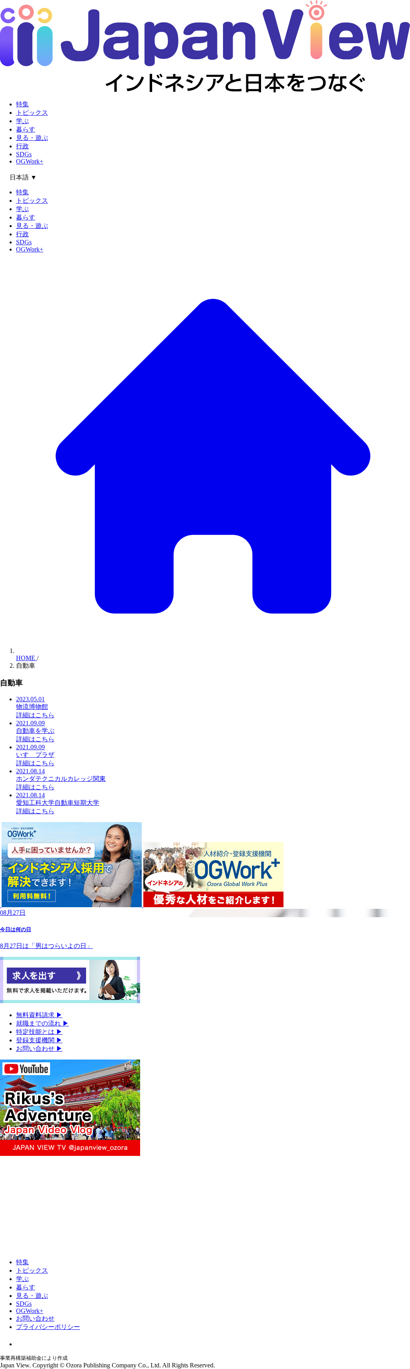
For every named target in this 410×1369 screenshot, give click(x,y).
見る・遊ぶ (32, 137)
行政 (22, 146)
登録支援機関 (39, 1040)
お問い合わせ (39, 1048)
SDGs (24, 154)
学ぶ (22, 121)
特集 (22, 104)
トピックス (32, 112)
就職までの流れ (42, 1023)
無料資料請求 (39, 1015)
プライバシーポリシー (48, 1326)
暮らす (25, 129)
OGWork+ (29, 161)
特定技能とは (39, 1031)
